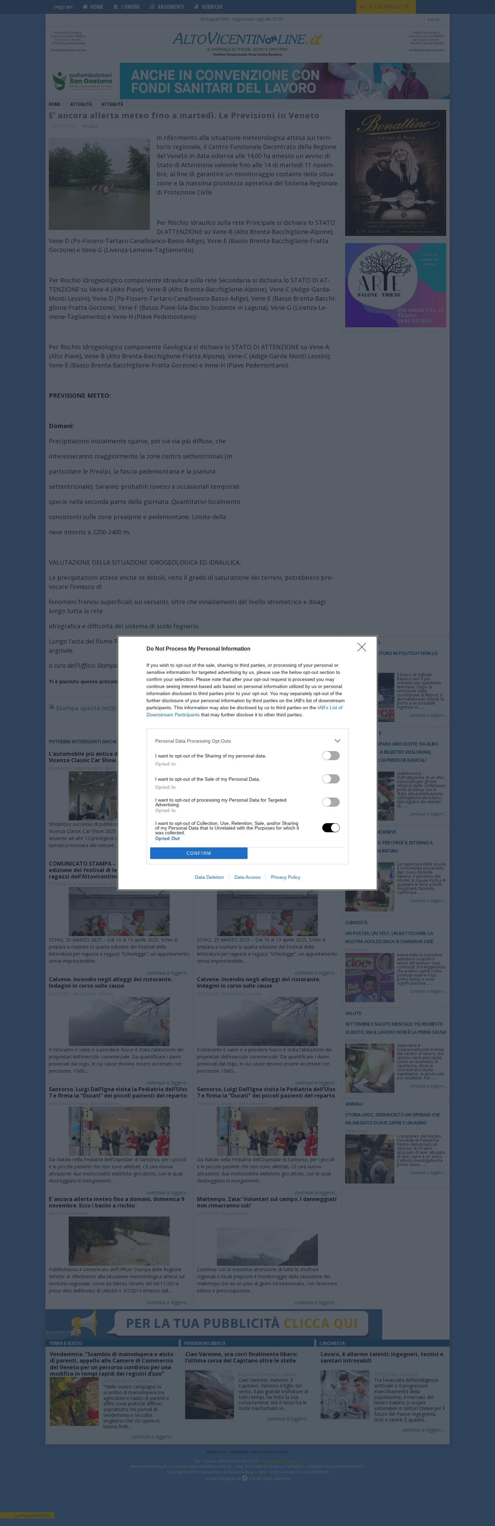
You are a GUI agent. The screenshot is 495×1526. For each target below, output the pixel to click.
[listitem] (247, 740)
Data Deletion (209, 877)
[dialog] (247, 763)
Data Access (247, 877)
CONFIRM (199, 853)
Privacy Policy (285, 877)
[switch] (331, 755)
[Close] (364, 649)
